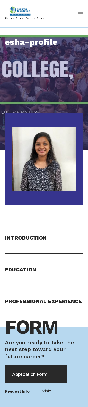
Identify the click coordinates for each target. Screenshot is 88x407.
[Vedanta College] (25, 11)
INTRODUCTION (26, 238)
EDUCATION (20, 269)
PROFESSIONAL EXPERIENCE (43, 301)
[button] (44, 244)
